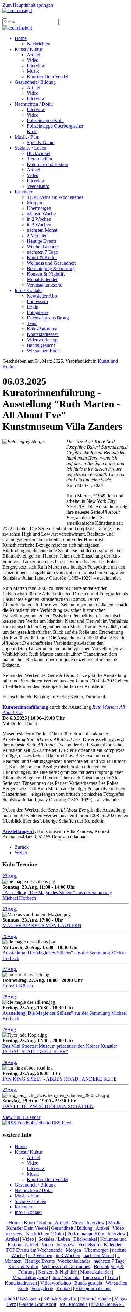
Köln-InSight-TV (60, 1298)
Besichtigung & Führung (51, 268)
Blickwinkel (38, 153)
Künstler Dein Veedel (47, 76)
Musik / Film (27, 136)
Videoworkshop (42, 339)
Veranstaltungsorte (44, 284)
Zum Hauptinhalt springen (27, 5)
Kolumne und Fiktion (47, 164)
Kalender (23, 191)
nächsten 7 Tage (42, 252)
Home (21, 38)
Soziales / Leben (30, 147)
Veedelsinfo (38, 186)
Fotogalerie (37, 312)
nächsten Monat (42, 230)
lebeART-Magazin (22, 1298)
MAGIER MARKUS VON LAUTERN (41, 925)
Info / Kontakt (28, 290)
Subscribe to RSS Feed (49, 1122)
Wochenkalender (43, 246)
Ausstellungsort (18, 831)
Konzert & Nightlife (46, 274)
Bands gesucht (41, 345)
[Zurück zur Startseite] (17, 10)
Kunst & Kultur (42, 257)
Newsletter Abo (42, 295)
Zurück (22, 847)
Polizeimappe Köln (45, 120)
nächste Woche (41, 213)
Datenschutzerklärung (48, 317)
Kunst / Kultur (28, 49)
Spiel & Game (40, 142)
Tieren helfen (39, 158)
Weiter (21, 852)
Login (32, 306)
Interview (36, 65)
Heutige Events (41, 241)
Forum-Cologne (95, 1298)
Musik (33, 71)
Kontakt (64, 1288)
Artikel (33, 54)
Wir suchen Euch (43, 350)
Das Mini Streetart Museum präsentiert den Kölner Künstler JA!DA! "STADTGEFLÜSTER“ (59, 1048)
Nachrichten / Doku (34, 104)
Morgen (34, 202)
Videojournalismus (93, 1288)
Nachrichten (38, 43)
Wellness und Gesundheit (51, 263)
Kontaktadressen (43, 334)
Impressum (37, 301)
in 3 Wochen (39, 224)
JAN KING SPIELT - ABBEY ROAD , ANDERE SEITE (59, 1078)
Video (32, 60)
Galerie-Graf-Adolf (37, 1304)
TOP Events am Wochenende (55, 197)
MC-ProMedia (74, 1304)
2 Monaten (37, 235)
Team (32, 323)
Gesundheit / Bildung (35, 82)
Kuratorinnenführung (25, 707)
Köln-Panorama (42, 328)
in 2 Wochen (39, 219)
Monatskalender (42, 279)
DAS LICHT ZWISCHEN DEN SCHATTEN (48, 1106)
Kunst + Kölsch (17, 985)
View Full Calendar (21, 1117)
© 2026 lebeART (108, 1304)
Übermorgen (39, 208)
